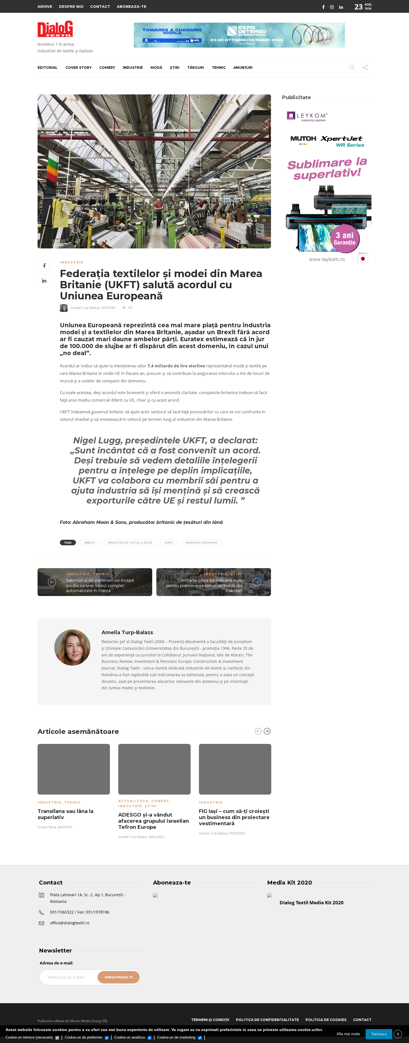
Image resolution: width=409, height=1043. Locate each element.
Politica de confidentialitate (267, 1020)
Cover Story (78, 67)
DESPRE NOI (71, 6)
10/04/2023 (156, 837)
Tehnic (219, 67)
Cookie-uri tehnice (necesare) (29, 1037)
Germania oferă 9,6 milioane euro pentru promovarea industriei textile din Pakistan (204, 585)
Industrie (133, 67)
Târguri (195, 67)
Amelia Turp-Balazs (85, 308)
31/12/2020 (108, 308)
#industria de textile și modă (130, 542)
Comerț (107, 67)
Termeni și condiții (210, 1020)
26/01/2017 (65, 827)
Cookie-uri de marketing (176, 1037)
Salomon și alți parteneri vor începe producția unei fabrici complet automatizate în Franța (100, 585)
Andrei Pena (47, 827)
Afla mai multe (348, 1034)
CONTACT (100, 6)
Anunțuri (243, 67)
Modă (156, 67)
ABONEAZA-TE (131, 6)
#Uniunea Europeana (201, 542)
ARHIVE (45, 6)
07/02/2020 (237, 833)
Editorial (48, 67)
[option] (73, 786)
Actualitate (133, 801)
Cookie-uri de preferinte (83, 1037)
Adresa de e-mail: (56, 963)
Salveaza (378, 1034)
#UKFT (169, 542)
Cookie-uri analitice (129, 1037)
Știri (174, 67)
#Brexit (89, 542)
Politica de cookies (325, 1020)
